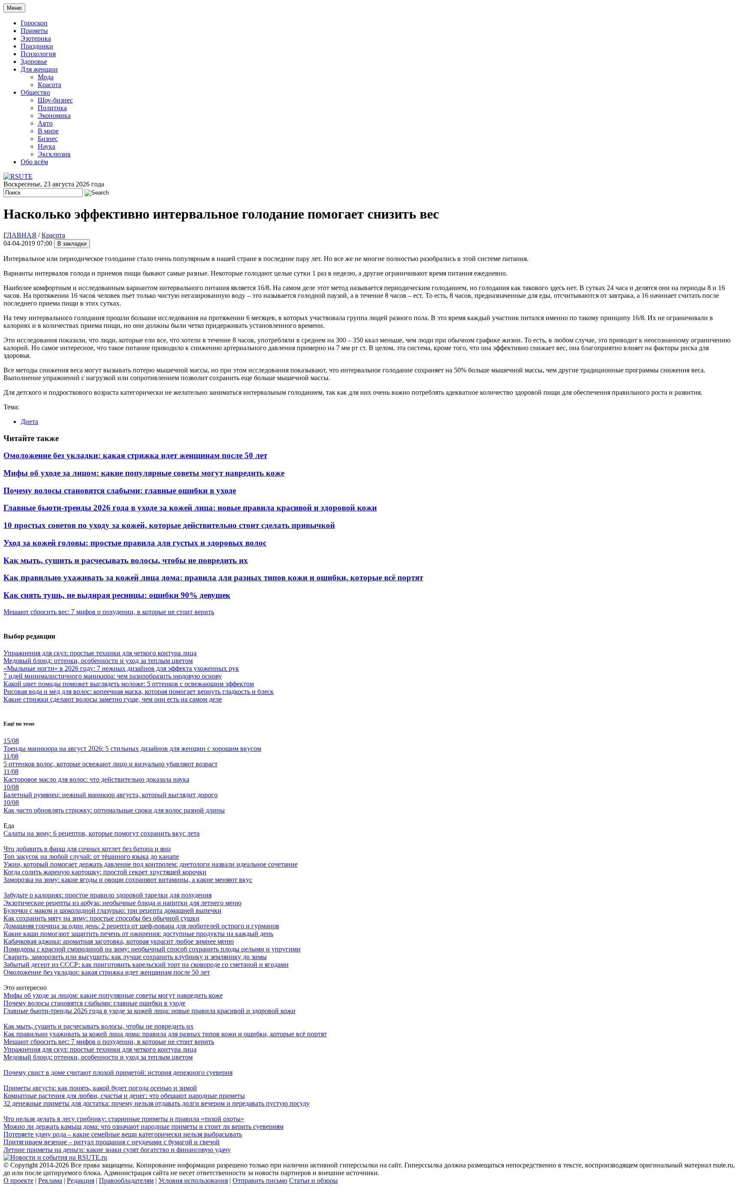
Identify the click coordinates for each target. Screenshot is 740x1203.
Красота (49, 84)
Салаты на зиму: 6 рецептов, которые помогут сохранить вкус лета (101, 833)
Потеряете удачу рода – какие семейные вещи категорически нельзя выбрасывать (122, 1134)
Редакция (80, 1180)
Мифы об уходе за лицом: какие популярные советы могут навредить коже (143, 472)
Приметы (34, 30)
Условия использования (193, 1180)
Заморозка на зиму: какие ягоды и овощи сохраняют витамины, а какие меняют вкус (127, 879)
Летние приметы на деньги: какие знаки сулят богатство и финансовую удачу (117, 1149)
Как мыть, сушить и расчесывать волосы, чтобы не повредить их (125, 560)
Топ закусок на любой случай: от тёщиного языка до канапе (91, 856)
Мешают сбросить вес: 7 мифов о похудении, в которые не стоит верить (108, 611)
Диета (29, 421)
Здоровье (34, 61)
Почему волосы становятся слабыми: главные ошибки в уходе (119, 490)
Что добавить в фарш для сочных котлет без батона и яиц (87, 848)
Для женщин (39, 69)
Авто (45, 123)
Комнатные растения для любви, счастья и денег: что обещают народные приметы (124, 1095)
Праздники (37, 46)
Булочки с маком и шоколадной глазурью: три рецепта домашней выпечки (112, 910)
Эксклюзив (54, 154)
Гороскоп (34, 23)
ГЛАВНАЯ (19, 235)
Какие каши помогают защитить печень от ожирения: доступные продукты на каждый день (138, 933)
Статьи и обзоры (313, 1180)
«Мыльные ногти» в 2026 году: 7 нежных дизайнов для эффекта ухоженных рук (121, 668)
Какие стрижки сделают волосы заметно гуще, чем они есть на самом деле (112, 699)
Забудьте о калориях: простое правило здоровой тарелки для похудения (107, 895)
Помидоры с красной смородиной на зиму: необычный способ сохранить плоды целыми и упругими (152, 949)
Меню (14, 8)
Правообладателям (126, 1180)
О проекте (18, 1180)
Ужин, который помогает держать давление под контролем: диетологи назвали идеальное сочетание (150, 864)
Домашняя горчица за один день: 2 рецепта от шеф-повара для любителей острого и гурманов (141, 926)
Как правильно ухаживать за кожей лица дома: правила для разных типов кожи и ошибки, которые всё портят (213, 577)
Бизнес (48, 138)
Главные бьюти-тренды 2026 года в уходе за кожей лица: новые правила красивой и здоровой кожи (190, 507)
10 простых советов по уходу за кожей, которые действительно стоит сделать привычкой (169, 525)
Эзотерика (36, 38)
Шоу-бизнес (55, 100)
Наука (46, 146)
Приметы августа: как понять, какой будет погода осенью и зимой (100, 1088)
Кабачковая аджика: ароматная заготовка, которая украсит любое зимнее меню (118, 941)
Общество (35, 92)
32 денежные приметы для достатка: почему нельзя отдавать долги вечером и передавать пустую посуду (156, 1103)
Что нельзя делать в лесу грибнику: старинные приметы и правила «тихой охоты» (123, 1118)
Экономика (54, 115)
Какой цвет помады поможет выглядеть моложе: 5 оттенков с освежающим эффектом (128, 683)
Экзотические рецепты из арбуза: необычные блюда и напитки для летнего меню (122, 902)
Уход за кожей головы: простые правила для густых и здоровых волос (134, 542)
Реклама (50, 1180)
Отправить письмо (260, 1180)
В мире (48, 131)
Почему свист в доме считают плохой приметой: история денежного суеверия (118, 1072)
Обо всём (34, 161)
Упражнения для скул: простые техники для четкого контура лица (100, 653)
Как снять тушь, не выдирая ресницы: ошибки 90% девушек (116, 595)
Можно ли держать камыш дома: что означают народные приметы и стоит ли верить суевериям (143, 1126)
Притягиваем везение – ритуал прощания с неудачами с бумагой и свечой (111, 1142)
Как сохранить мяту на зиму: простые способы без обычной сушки (101, 918)
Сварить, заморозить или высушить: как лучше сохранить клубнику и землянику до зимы (135, 956)
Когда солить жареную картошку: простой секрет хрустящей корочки (104, 872)
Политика (52, 107)
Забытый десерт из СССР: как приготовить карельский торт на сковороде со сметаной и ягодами (146, 964)
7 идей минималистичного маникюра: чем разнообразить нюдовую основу (112, 676)
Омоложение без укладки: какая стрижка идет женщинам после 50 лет (135, 455)
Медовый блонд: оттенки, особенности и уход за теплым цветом (98, 660)
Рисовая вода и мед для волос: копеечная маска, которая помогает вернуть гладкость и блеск (138, 691)
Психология (38, 53)
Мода (46, 77)
